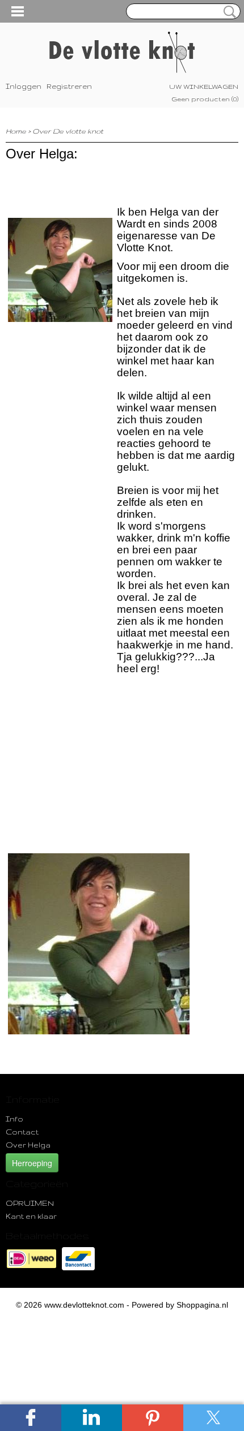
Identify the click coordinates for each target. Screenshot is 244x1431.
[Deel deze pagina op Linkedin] (92, 1417)
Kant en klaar (31, 1216)
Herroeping (32, 1162)
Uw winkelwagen (203, 86)
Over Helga (28, 1145)
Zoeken (227, 11)
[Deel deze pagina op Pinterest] (152, 1417)
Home (16, 131)
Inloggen (23, 86)
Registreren (69, 86)
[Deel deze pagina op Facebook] (30, 1417)
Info (14, 1119)
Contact (22, 1132)
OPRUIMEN (30, 1203)
